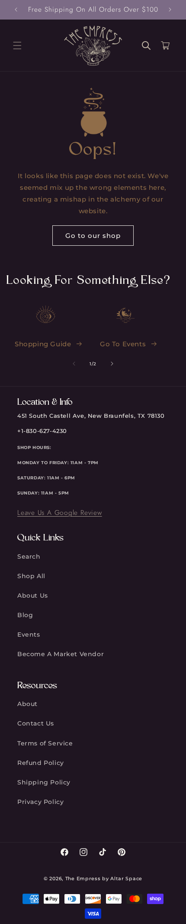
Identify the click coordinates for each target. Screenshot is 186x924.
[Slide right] (112, 363)
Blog (25, 615)
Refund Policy (40, 763)
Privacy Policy (40, 802)
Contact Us (35, 723)
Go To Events (123, 344)
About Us (32, 595)
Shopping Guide (43, 344)
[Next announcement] (170, 9)
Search (29, 556)
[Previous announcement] (16, 9)
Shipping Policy (44, 782)
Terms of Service (45, 743)
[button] (17, 45)
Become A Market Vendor (60, 654)
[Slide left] (73, 363)
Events (28, 634)
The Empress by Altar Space (103, 878)
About (27, 704)
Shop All (31, 576)
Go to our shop (93, 235)
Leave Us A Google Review (59, 512)
